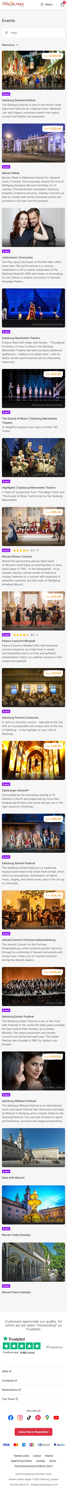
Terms (52, 1460)
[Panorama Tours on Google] (47, 1417)
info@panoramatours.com (44, 1484)
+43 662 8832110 (19, 1484)
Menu (49, 4)
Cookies (40, 1460)
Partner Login (21, 1455)
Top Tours (8, 1399)
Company (8, 1380)
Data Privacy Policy (21, 1460)
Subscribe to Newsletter (33, 1431)
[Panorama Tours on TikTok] (29, 1417)
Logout (37, 1455)
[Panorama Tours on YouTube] (56, 1417)
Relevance (8, 44)
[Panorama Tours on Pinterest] (38, 1417)
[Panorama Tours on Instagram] (19, 1417)
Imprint (49, 1455)
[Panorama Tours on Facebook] (10, 1417)
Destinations (10, 1389)
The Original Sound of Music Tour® (33, 1465)
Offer (5, 1371)
